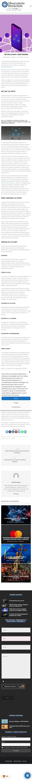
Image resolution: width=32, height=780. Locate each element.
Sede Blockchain (7, 57)
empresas (8, 438)
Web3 (13, 438)
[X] (10, 431)
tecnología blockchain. (7, 67)
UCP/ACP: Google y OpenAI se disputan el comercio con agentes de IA (18, 605)
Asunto (3, 643)
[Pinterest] (16, 431)
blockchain (25, 436)
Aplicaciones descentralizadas (15, 436)
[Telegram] (19, 431)
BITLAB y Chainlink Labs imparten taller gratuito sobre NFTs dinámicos (17, 451)
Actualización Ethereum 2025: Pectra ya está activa (19, 726)
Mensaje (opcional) (6, 652)
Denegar (16, 403)
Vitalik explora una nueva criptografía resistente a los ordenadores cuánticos (18, 609)
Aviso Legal (24, 761)
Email (3, 742)
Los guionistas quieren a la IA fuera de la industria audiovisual (15, 459)
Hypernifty (14, 57)
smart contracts (10, 183)
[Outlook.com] (25, 431)
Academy (4, 436)
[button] (29, 372)
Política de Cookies (9, 761)
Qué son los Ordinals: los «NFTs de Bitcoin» (19, 721)
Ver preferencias (16, 407)
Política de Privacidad (17, 761)
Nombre (3, 626)
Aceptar (16, 398)
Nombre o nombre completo (9, 736)
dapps (3, 438)
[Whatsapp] (22, 431)
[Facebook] (7, 431)
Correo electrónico (6, 634)
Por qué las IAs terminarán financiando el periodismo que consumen (18, 614)
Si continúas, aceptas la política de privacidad (15, 747)
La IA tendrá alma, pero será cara (16, 600)
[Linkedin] (13, 431)
